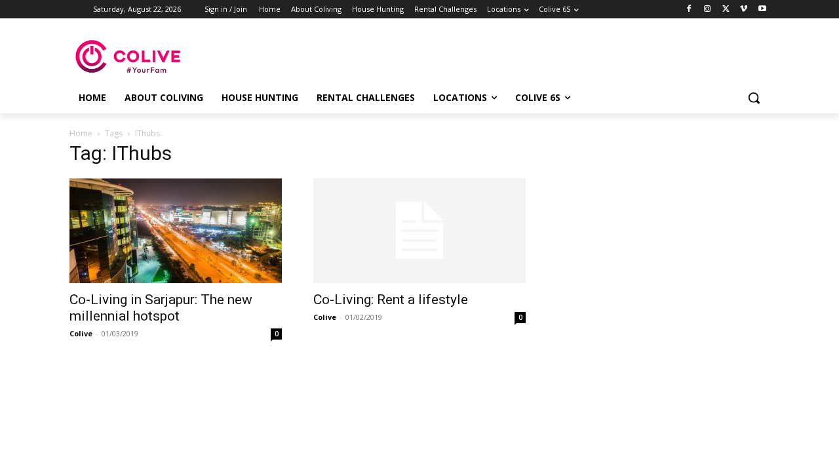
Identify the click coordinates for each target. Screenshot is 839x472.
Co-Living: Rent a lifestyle (390, 299)
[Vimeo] (743, 9)
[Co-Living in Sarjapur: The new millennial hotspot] (175, 230)
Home (80, 133)
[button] (754, 97)
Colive (80, 333)
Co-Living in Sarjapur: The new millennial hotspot (160, 308)
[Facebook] (689, 9)
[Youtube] (762, 9)
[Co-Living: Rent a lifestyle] (419, 230)
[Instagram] (707, 9)
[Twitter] (725, 9)
